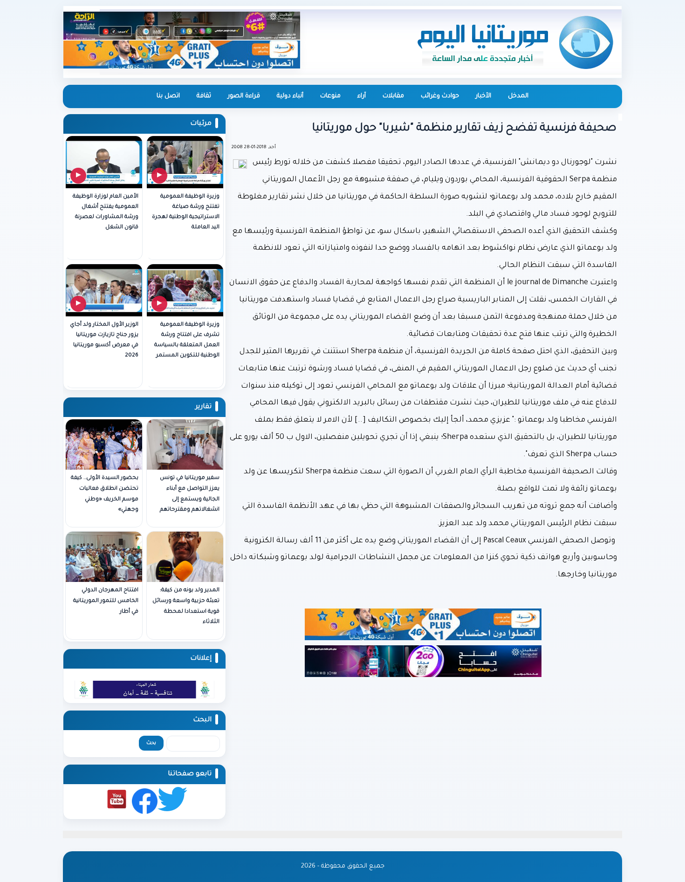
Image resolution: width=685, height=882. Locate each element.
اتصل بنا (168, 96)
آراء (361, 96)
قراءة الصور (244, 96)
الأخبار (483, 96)
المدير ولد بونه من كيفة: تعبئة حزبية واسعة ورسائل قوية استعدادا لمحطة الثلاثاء (185, 606)
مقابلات (393, 96)
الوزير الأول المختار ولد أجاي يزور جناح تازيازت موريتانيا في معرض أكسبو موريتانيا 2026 (104, 340)
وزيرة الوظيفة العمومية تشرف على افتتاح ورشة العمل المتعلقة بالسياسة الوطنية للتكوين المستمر (186, 340)
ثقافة (204, 96)
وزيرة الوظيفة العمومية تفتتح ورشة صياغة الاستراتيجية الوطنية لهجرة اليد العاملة (185, 212)
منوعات (330, 96)
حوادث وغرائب (440, 96)
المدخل (518, 96)
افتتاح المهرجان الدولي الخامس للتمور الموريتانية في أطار (105, 601)
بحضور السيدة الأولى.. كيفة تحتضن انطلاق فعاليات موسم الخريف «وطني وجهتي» (104, 494)
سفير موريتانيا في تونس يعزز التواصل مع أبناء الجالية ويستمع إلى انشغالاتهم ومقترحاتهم (189, 494)
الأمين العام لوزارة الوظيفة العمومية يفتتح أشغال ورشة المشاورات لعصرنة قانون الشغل (105, 212)
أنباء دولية (290, 96)
